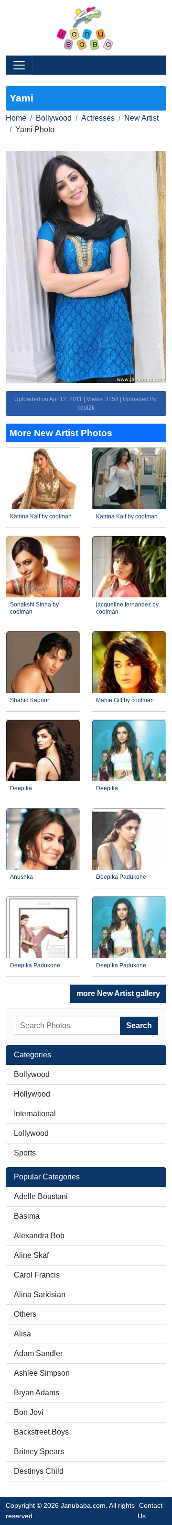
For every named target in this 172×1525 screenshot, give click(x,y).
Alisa (22, 1334)
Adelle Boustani (41, 1196)
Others (25, 1314)
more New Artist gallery (118, 993)
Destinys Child (39, 1471)
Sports (25, 1153)
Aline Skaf (31, 1255)
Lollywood (31, 1133)
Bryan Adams (36, 1393)
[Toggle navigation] (19, 65)
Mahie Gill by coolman (125, 700)
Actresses (98, 118)
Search (139, 1025)
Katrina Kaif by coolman (41, 516)
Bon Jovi (28, 1412)
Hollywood (32, 1094)
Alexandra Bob (39, 1236)
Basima (27, 1216)
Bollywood (54, 118)
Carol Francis (37, 1275)
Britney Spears (39, 1451)
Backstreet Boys (41, 1432)
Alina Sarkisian (39, 1294)
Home (16, 118)
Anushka (21, 877)
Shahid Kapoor (29, 700)
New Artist (141, 118)
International (35, 1114)
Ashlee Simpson (42, 1373)
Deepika (21, 788)
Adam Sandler (38, 1353)
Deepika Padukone (121, 877)
